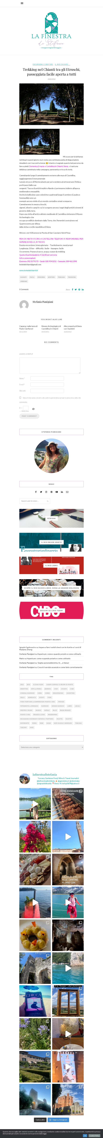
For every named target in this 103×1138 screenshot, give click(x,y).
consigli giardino (27, 693)
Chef (56, 689)
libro (69, 706)
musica (38, 710)
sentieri (51, 277)
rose (41, 723)
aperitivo (24, 689)
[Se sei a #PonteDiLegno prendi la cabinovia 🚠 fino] (68, 902)
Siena (49, 723)
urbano (23, 281)
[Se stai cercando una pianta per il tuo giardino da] (35, 836)
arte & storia (36, 689)
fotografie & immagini (29, 706)
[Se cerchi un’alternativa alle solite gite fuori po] (35, 804)
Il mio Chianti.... (62, 64)
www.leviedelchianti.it (28, 270)
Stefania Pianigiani (43, 301)
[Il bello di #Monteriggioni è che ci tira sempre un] (35, 1099)
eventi (41, 697)
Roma (34, 723)
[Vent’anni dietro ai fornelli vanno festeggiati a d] (35, 869)
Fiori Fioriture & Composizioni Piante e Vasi (37, 701)
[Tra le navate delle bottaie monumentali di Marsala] (68, 869)
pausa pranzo (65, 710)
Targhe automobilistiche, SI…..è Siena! (53, 663)
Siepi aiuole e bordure (63, 723)
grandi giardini (58, 706)
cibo (72, 689)
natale (47, 710)
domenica (32, 697)
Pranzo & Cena (39, 714)
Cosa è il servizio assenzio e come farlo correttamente (59, 667)
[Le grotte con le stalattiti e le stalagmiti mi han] (68, 935)
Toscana (61, 277)
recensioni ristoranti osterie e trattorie (37, 719)
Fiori (50, 697)
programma (52, 714)
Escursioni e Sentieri (43, 64)
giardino (45, 706)
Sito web (22, 391)
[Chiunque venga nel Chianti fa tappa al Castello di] (68, 1099)
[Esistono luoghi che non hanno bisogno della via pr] (68, 804)
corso (47, 693)
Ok (85, 1136)
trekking (72, 277)
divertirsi (71, 693)
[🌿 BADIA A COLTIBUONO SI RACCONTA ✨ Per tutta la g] (35, 1066)
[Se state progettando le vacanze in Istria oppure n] (35, 935)
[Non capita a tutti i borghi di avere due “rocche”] (68, 1001)
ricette (69, 719)
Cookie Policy (94, 1136)
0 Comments (23, 289)
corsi (40, 693)
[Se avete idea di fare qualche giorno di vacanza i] (68, 968)
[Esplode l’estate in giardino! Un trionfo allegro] (35, 1034)
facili (32, 277)
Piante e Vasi (25, 714)
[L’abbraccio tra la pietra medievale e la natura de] (35, 968)
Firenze (61, 701)
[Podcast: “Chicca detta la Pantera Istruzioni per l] (35, 1001)
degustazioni (58, 693)
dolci (22, 697)
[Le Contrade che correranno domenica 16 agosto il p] (68, 836)
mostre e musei (26, 710)
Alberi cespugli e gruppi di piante (60, 684)
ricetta (59, 719)
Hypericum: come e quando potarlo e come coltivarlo (59, 654)
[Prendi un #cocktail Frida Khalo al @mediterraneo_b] (35, 902)
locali (77, 706)
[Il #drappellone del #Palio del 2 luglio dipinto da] (68, 1066)
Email (22, 384)
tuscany (23, 727)
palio (55, 710)
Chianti (23, 277)
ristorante (24, 723)
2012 (22, 684)
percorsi (41, 277)
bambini (48, 689)
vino (32, 727)
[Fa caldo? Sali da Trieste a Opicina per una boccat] (68, 1034)
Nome (22, 378)
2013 (28, 684)
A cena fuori (38, 684)
